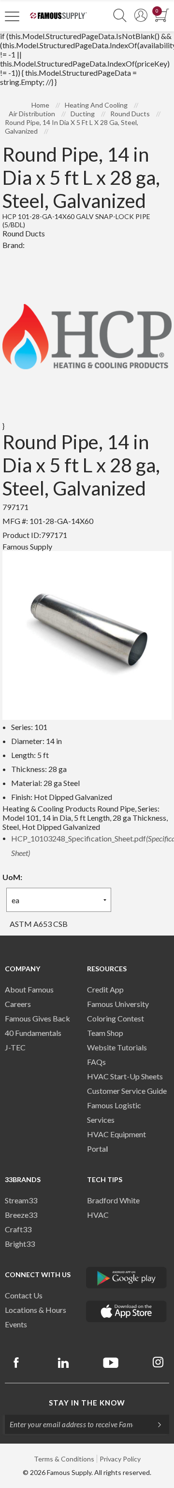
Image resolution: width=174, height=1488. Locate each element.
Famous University (118, 1003)
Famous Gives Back (37, 1018)
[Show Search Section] (120, 16)
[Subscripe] (154, 1424)
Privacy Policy (120, 1459)
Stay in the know (87, 1402)
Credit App (105, 989)
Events (16, 1324)
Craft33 (18, 1229)
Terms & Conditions (64, 1459)
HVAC (98, 1214)
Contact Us (24, 1295)
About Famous (29, 989)
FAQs (96, 1061)
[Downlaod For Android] (126, 1278)
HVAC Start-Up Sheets (125, 1076)
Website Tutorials (117, 1047)
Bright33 (20, 1243)
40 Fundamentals (33, 1032)
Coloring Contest (115, 1018)
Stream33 (21, 1200)
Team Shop (105, 1032)
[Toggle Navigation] (12, 16)
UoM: (12, 877)
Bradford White (113, 1200)
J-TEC (15, 1047)
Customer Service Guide (127, 1090)
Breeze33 (21, 1214)
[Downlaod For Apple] (126, 1311)
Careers (18, 1003)
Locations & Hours (35, 1309)
